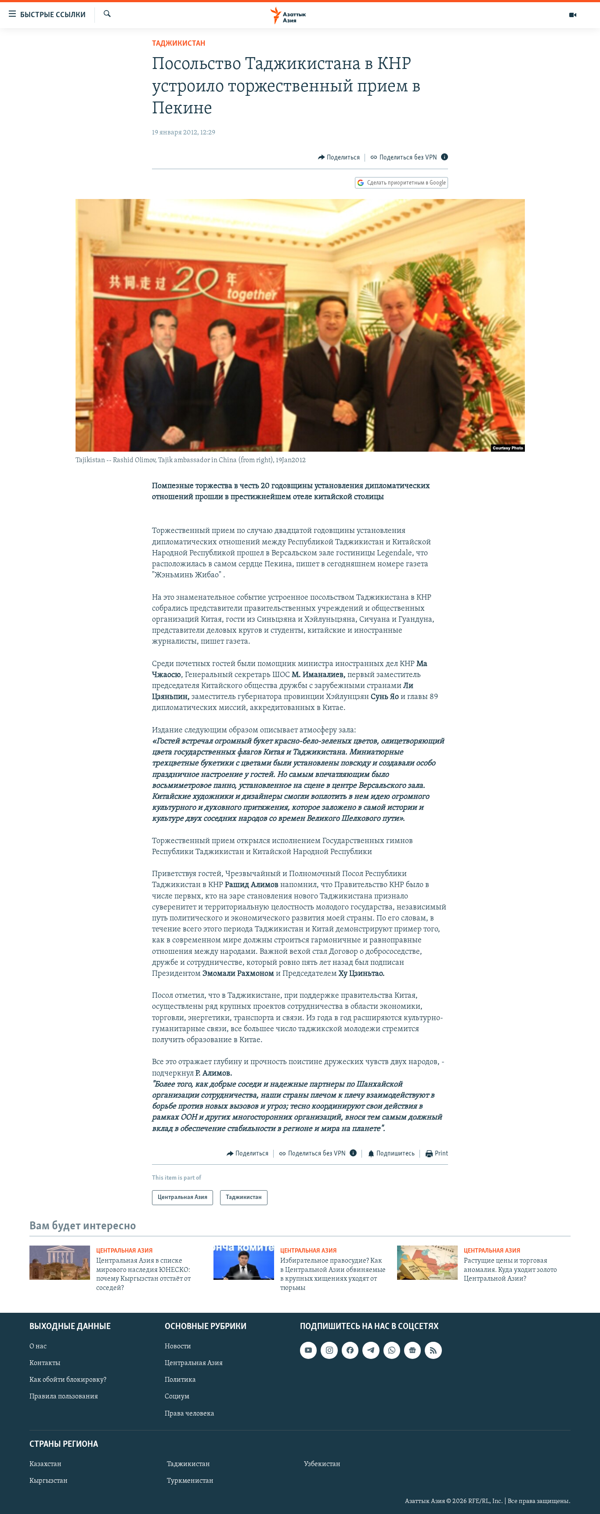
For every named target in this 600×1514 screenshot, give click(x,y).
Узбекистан (322, 1464)
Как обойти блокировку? (67, 1380)
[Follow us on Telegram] (370, 1350)
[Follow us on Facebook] (350, 1350)
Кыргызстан (48, 1481)
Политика (180, 1380)
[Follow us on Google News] (412, 1350)
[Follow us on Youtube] (308, 1350)
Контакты (44, 1363)
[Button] (339, 157)
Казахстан (45, 1464)
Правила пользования (63, 1396)
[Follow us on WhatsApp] (391, 1350)
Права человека (189, 1413)
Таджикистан (178, 44)
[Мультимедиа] (573, 15)
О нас (38, 1346)
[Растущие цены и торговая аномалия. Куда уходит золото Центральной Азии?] (427, 1263)
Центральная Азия (124, 1251)
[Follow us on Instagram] (329, 1350)
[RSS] (433, 1350)
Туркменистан (190, 1481)
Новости (178, 1346)
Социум (177, 1396)
